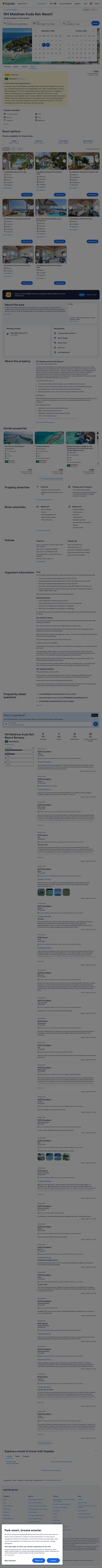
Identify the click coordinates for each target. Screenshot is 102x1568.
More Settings (10, 1560)
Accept (53, 1560)
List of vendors (10, 1555)
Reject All (38, 1560)
